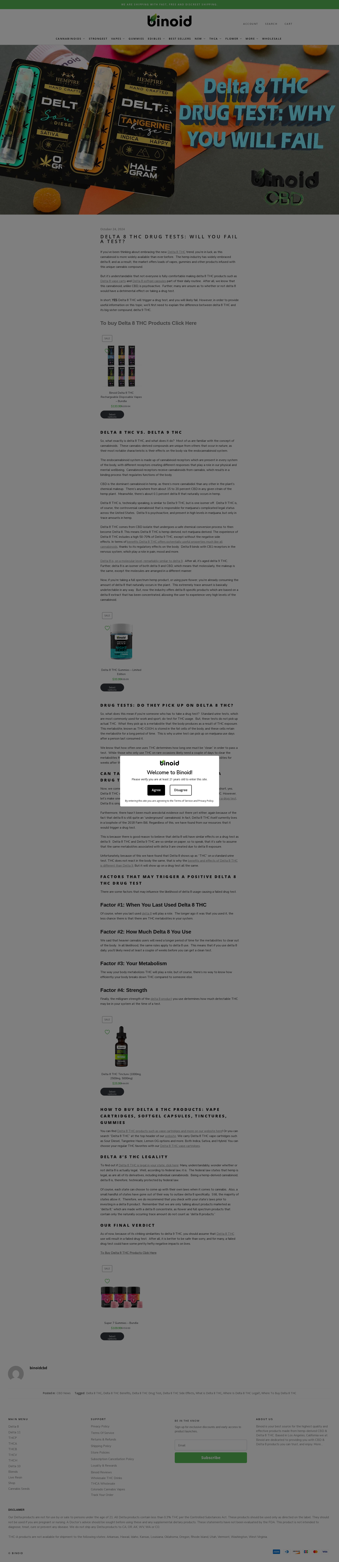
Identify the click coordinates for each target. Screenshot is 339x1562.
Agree (156, 790)
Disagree (180, 790)
